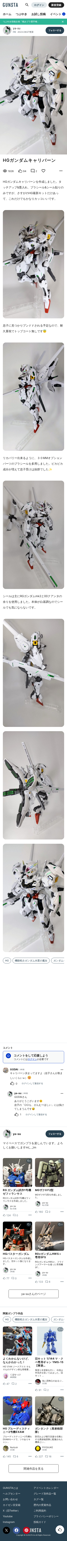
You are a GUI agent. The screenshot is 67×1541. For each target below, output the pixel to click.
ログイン (39, 4)
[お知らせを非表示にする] (62, 21)
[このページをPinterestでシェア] (26, 1530)
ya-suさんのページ (33, 1294)
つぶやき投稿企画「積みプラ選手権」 (21, 21)
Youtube (8, 1516)
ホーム (7, 14)
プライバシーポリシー (46, 1516)
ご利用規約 (40, 1510)
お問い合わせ (10, 1499)
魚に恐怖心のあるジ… (52, 1381)
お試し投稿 (38, 14)
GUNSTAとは (10, 1487)
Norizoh (14, 1447)
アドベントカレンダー (46, 1487)
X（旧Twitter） (11, 1510)
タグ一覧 (39, 1499)
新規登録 (56, 4)
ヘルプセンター (11, 1493)
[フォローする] (55, 30)
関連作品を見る (34, 1468)
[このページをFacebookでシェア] (16, 1530)
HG (14, 32)
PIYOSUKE (47, 1447)
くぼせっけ (15, 1374)
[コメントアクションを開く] (62, 1069)
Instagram (9, 1521)
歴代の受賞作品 (42, 1504)
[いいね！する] (60, 1529)
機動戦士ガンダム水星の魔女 (31, 960)
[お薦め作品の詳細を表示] (61, 171)
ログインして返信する (32, 1083)
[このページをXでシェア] (6, 1530)
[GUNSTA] (10, 5)
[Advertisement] (33, 1001)
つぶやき (21, 14)
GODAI (14, 1069)
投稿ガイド (40, 1521)
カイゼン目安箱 (11, 1504)
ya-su (16, 28)
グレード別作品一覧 (45, 1493)
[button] (27, 5)
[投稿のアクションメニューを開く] (30, 1215)
